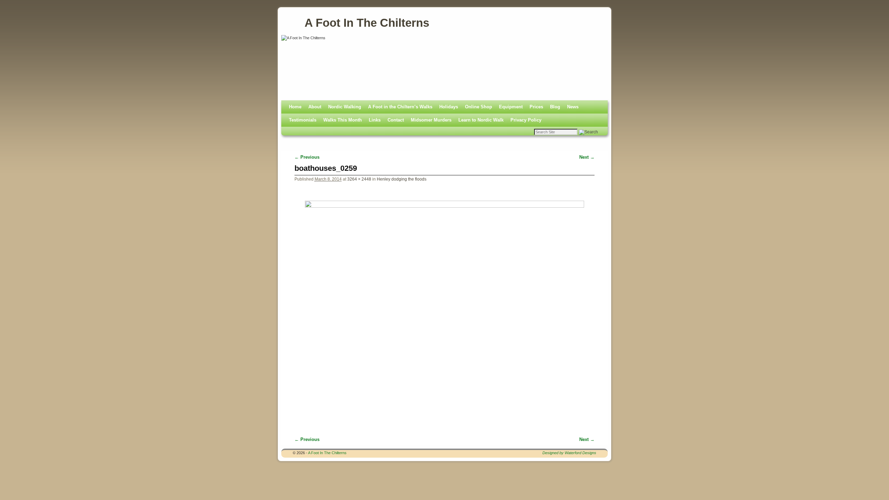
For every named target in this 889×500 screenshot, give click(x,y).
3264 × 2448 (359, 179)
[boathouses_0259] (444, 305)
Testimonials (302, 120)
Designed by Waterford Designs (569, 453)
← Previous (306, 157)
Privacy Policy (525, 120)
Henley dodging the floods (401, 179)
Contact (396, 120)
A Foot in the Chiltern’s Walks (400, 106)
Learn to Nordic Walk (481, 120)
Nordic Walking (344, 106)
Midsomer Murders (431, 120)
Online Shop (478, 106)
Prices (536, 106)
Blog (555, 106)
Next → (587, 157)
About (314, 106)
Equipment (511, 106)
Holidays (448, 106)
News (573, 106)
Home (295, 106)
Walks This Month (342, 120)
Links (375, 120)
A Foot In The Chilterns (367, 22)
